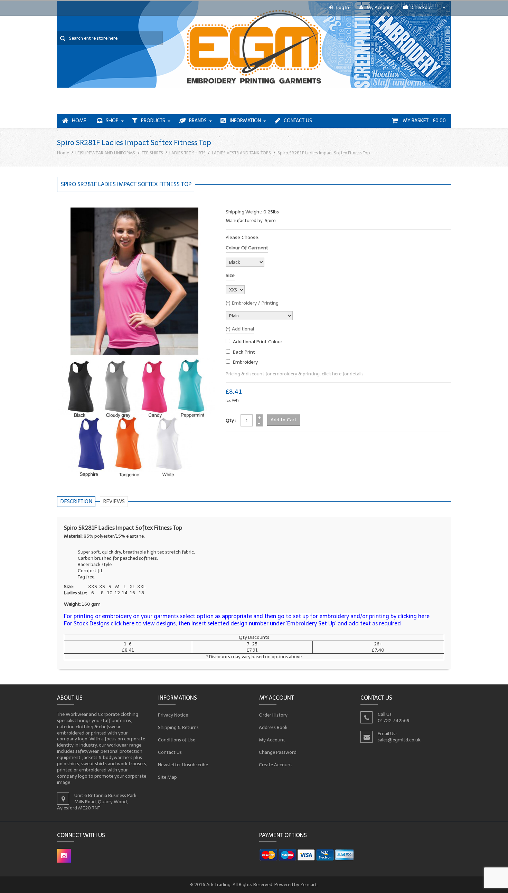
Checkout (422, 7)
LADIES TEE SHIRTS (187, 152)
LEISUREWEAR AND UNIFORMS (105, 152)
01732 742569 (394, 720)
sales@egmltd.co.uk (399, 740)
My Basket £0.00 (424, 121)
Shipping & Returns (178, 727)
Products (153, 121)
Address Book (273, 727)
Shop (112, 121)
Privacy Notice (173, 715)
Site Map (167, 777)
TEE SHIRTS (152, 152)
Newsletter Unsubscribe (183, 765)
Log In (342, 7)
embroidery (245, 362)
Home (79, 121)
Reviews (114, 501)
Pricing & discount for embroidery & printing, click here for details (295, 374)
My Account (380, 7)
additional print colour (257, 342)
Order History (273, 715)
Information (245, 121)
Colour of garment (247, 248)
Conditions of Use (176, 740)
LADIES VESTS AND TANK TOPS (241, 152)
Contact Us (298, 121)
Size (230, 275)
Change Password (278, 752)
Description (76, 501)
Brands (198, 121)
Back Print (244, 352)
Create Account (275, 765)
